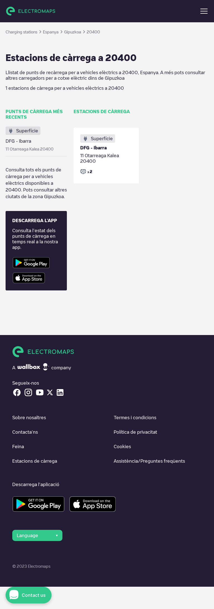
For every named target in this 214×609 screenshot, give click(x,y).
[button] (204, 11)
